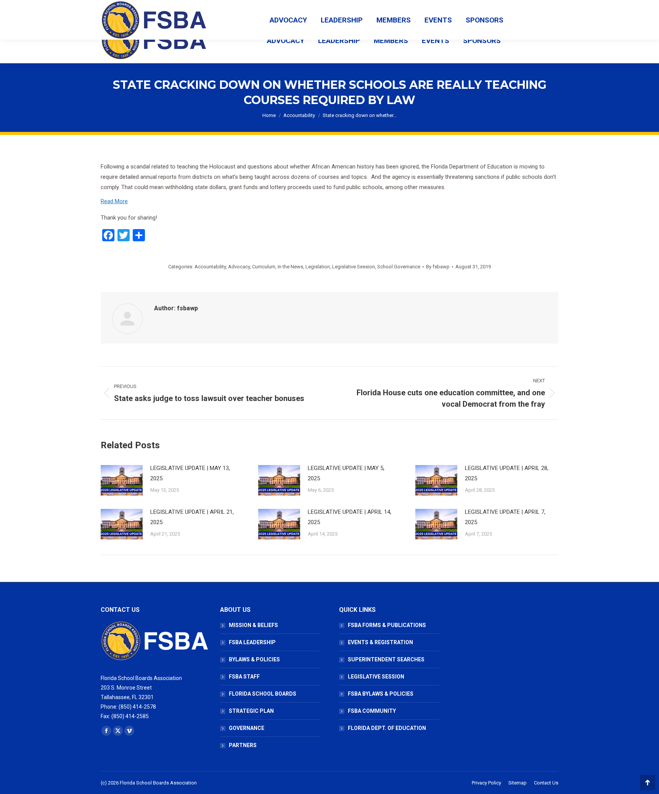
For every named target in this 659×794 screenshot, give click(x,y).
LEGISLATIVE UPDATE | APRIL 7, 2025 (505, 517)
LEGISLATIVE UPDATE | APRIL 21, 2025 (192, 517)
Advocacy (239, 266)
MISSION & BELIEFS (253, 625)
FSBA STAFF (244, 677)
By (438, 266)
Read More (114, 201)
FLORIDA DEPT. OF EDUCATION (387, 728)
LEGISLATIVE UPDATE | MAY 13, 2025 (190, 473)
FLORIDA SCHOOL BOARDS (262, 694)
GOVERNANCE (246, 728)
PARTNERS (243, 745)
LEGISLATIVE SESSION (376, 677)
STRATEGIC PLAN (251, 711)
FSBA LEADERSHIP (252, 642)
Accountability (210, 266)
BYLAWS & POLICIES (254, 659)
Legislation (317, 266)
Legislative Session (353, 266)
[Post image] (122, 480)
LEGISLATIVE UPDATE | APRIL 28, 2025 (506, 473)
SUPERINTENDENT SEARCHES (386, 659)
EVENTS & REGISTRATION (380, 642)
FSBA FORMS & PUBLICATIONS (387, 625)
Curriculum (263, 266)
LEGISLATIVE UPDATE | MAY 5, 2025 (346, 473)
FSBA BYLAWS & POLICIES (380, 694)
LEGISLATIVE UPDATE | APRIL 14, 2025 (349, 517)
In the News (290, 266)
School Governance (398, 266)
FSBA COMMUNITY (372, 711)
